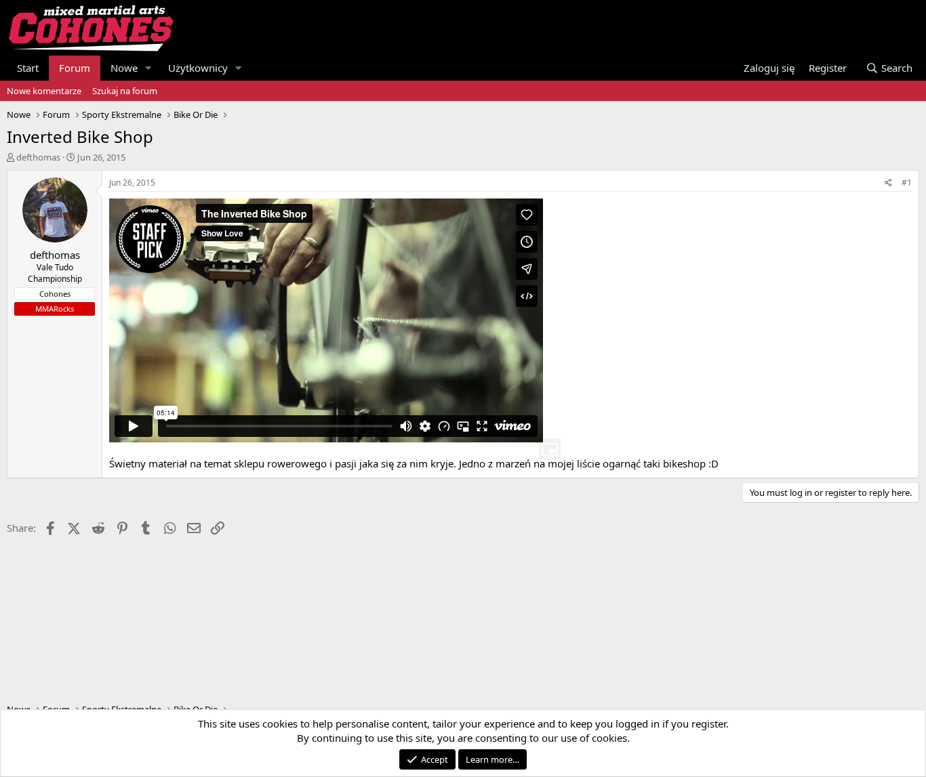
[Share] (888, 183)
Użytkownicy (198, 68)
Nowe (124, 68)
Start (28, 68)
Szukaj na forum (124, 91)
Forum (74, 68)
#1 (907, 182)
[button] (148, 68)
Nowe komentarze (44, 91)
